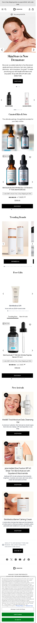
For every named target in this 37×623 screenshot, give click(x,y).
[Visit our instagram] (16, 559)
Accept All (18, 619)
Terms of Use (29, 606)
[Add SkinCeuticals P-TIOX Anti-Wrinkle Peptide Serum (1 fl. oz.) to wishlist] (30, 324)
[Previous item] (1, 100)
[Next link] (32, 243)
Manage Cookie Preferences (17, 574)
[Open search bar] (5, 9)
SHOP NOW (17, 81)
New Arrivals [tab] (23, 317)
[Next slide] (34, 50)
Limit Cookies (18, 614)
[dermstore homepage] (17, 9)
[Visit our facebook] (7, 559)
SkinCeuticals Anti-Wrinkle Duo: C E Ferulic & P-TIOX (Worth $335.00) (17, 189)
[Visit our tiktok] (24, 559)
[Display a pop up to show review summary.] (25, 197)
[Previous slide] (2, 50)
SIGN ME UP (17, 551)
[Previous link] (3, 243)
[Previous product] (3, 182)
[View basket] (32, 9)
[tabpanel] (18, 350)
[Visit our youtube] (20, 559)
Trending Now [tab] (12, 317)
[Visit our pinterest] (28, 559)
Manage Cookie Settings (18, 609)
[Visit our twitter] (11, 559)
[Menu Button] (2, 9)
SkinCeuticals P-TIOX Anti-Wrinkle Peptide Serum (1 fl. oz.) (17, 356)
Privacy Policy (19, 606)
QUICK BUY (17, 206)
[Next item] (34, 100)
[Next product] (32, 182)
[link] (29, 9)
